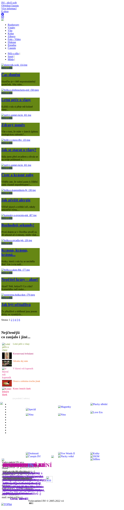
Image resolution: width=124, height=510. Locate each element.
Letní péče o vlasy (16, 100)
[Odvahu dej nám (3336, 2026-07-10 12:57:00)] (7, 365)
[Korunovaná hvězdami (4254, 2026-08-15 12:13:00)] (7, 358)
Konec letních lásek (22, 388)
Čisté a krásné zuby (17, 175)
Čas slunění (10, 75)
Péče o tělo (6, 67)
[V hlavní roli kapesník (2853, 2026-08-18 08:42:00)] (7, 377)
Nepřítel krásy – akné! (19, 279)
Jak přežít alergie (16, 200)
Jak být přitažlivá (16, 304)
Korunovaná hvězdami (23, 353)
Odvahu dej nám (20, 361)
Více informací (8, 8)
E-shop (5, 11)
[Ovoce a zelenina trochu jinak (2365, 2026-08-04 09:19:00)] (7, 385)
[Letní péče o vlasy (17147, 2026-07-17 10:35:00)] (7, 350)
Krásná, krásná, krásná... (14, 252)
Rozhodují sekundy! (17, 225)
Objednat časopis (10, 5)
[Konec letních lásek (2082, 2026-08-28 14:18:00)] (7, 394)
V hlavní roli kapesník (23, 368)
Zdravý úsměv (13, 125)
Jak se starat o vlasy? (18, 150)
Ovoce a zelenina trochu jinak (26, 381)
